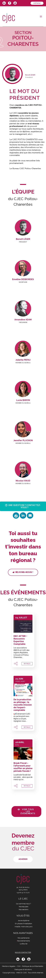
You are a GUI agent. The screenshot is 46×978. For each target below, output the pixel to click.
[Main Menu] (40, 16)
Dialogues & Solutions (23, 969)
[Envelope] (30, 515)
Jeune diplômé (23, 920)
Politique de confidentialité (32, 966)
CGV (19, 966)
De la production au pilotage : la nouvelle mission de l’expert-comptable (23, 704)
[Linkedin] (23, 515)
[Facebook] (16, 515)
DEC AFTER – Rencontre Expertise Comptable (20, 640)
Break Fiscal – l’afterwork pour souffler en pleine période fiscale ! (23, 767)
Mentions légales (8, 966)
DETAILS (27, 664)
